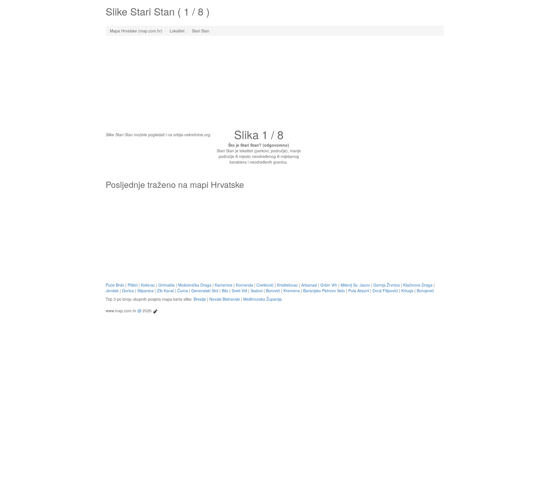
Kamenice (223, 285)
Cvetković (265, 285)
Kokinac (148, 285)
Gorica (128, 290)
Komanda (244, 285)
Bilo (225, 290)
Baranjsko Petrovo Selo (324, 290)
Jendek (112, 290)
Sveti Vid (239, 290)
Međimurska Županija (262, 299)
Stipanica (145, 290)
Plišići (133, 285)
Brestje (200, 299)
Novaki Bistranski (224, 299)
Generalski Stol (204, 290)
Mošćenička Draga (194, 285)
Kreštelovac (287, 285)
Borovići (273, 290)
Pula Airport (358, 290)
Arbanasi (309, 285)
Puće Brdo (115, 285)
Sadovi (256, 290)
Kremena (291, 290)
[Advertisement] (270, 80)
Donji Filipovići (385, 290)
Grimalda (166, 285)
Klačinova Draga (418, 285)
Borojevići (425, 290)
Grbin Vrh (328, 285)
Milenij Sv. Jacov (355, 285)
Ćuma (182, 290)
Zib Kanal (165, 290)
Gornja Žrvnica (386, 285)
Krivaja (407, 290)
